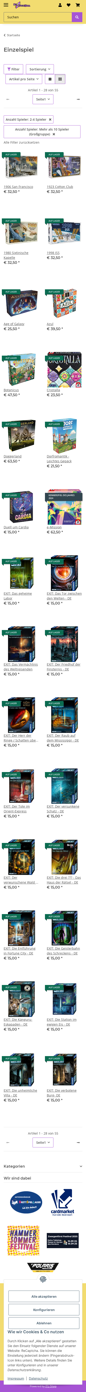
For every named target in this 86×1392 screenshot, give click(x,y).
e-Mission (54, 527)
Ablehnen (44, 1323)
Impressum (16, 1378)
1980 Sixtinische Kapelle (16, 255)
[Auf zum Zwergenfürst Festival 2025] (63, 1240)
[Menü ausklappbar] (6, 3)
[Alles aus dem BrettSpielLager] (26, 1202)
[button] (60, 5)
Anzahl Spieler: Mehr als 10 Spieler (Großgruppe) (42, 131)
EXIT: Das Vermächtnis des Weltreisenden (21, 666)
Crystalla (53, 390)
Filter (15, 69)
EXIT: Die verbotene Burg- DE (62, 1092)
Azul (50, 324)
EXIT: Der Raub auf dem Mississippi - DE (63, 737)
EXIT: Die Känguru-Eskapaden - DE (18, 1022)
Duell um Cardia (16, 527)
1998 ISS (53, 253)
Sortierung (38, 69)
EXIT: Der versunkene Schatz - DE (63, 808)
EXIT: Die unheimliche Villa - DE (20, 1092)
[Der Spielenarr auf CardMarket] (63, 1202)
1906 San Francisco (18, 186)
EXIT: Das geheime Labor (18, 595)
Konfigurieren (44, 1310)
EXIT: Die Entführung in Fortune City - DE (20, 950)
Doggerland (13, 456)
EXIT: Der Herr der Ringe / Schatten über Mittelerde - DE (20, 738)
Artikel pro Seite (22, 79)
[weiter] (78, 99)
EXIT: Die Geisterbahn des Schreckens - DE (63, 950)
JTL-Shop (50, 1386)
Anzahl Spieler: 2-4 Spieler (26, 119)
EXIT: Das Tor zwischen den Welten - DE (64, 595)
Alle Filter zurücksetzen (21, 142)
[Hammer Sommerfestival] (23, 1240)
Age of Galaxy (14, 324)
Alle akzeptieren (44, 1296)
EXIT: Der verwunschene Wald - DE (20, 880)
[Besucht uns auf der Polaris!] (43, 1267)
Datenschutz (38, 1378)
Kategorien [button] (14, 1166)
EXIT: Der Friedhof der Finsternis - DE (63, 666)
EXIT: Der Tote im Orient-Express (17, 808)
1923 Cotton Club (60, 186)
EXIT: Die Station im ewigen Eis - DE (62, 1022)
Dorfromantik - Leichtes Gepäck (59, 458)
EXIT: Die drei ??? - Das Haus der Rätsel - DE (64, 879)
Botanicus (11, 390)
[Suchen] (77, 17)
